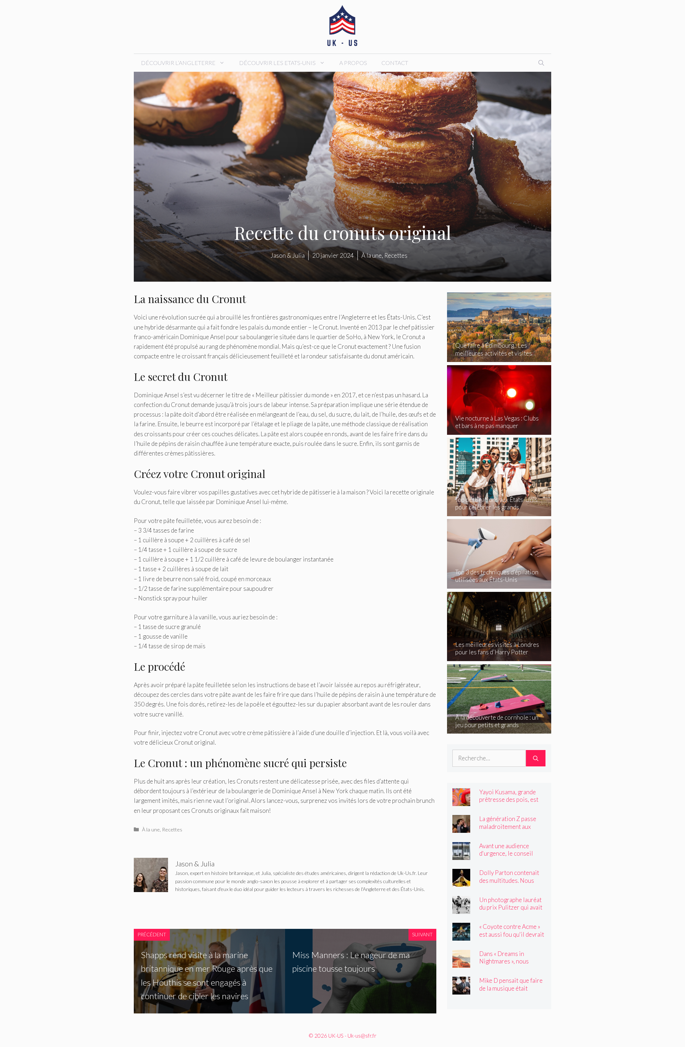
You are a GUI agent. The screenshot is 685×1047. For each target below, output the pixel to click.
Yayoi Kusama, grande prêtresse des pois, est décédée (508, 799)
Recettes (172, 829)
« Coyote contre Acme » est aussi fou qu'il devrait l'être (511, 934)
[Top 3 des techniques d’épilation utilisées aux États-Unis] (499, 584)
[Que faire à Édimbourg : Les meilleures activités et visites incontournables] (499, 357)
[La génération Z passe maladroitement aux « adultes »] (461, 828)
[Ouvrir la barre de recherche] (541, 63)
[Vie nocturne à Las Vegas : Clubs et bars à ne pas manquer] (499, 430)
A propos (353, 62)
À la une (151, 829)
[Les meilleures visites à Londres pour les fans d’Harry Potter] (499, 656)
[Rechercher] (536, 758)
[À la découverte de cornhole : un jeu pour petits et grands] (499, 729)
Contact (394, 62)
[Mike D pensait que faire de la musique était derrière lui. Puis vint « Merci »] (461, 989)
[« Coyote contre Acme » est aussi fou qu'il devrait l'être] (461, 936)
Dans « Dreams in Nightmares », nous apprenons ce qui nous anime (508, 965)
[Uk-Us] (342, 26)
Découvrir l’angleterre (178, 62)
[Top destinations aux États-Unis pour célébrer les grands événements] (499, 511)
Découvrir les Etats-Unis (277, 62)
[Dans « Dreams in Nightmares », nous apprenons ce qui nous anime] (461, 963)
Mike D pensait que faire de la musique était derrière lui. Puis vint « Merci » (511, 992)
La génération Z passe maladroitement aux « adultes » (507, 826)
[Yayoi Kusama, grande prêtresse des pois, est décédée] (461, 801)
